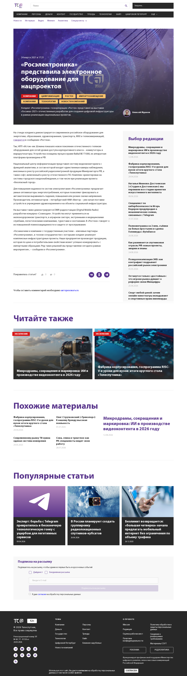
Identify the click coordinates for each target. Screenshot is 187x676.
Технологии (105, 14)
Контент (61, 14)
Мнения (50, 21)
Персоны (36, 14)
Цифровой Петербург (136, 14)
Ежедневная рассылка (59, 572)
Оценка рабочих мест (133, 634)
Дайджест (38, 572)
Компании (22, 14)
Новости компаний (64, 648)
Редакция (127, 629)
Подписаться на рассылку (93, 588)
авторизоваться (69, 290)
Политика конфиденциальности (133, 639)
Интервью (30, 21)
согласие (42, 594)
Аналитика (63, 21)
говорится (19, 140)
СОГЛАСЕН (131, 671)
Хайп (118, 14)
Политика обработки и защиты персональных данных (161, 627)
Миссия (126, 625)
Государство (76, 14)
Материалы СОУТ (158, 644)
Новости (17, 21)
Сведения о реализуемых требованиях (156, 636)
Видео (41, 21)
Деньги (49, 14)
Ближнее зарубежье (91, 643)
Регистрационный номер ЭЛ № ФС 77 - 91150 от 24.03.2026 (25, 639)
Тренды (91, 14)
